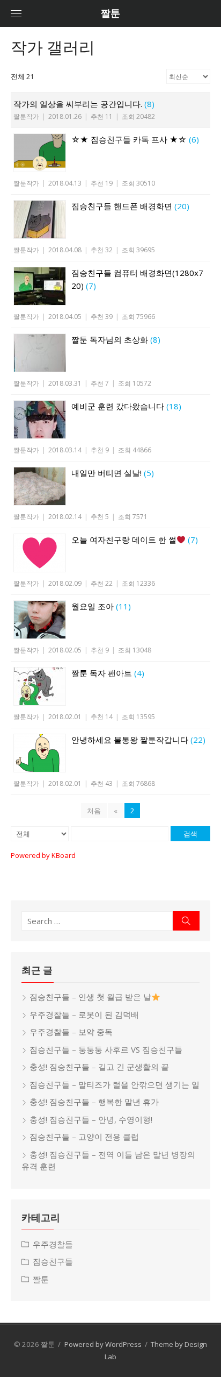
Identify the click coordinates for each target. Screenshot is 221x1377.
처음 (94, 810)
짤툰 (110, 13)
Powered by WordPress (103, 1344)
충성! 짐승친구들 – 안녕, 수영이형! (91, 1119)
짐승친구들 (53, 1261)
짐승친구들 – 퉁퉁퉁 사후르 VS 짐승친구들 (106, 1049)
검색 (190, 834)
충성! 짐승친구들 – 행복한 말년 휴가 (94, 1101)
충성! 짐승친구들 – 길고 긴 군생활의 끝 (99, 1066)
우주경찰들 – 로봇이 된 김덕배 (84, 1014)
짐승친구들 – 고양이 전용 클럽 (84, 1136)
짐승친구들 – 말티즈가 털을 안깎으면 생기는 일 (115, 1084)
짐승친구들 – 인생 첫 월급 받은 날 (90, 996)
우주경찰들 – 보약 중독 (71, 1031)
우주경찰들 (53, 1244)
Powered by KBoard (43, 855)
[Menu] (16, 13)
